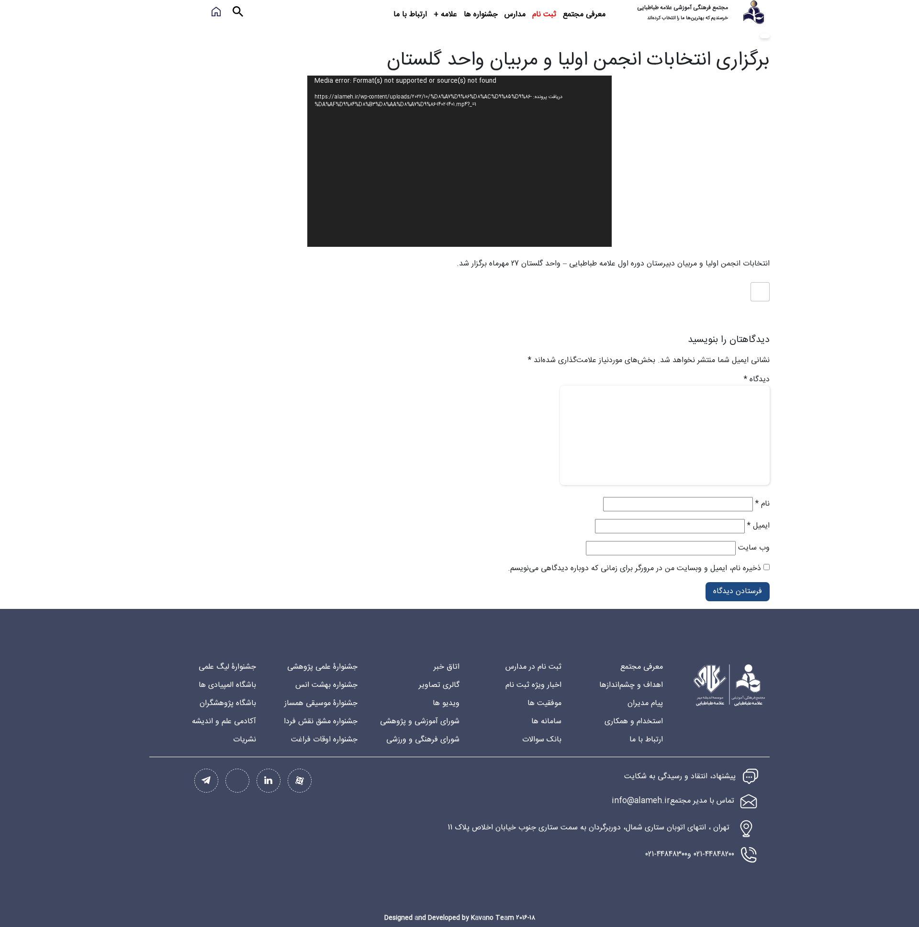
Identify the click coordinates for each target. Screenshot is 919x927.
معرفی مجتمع (584, 15)
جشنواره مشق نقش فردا (321, 721)
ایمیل (758, 526)
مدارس (515, 15)
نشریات (244, 739)
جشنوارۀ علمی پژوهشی (322, 667)
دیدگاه (757, 380)
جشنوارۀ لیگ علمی (227, 667)
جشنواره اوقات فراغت (324, 739)
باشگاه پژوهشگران (228, 703)
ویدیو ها (446, 703)
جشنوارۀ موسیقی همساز (321, 703)
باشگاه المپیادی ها (227, 685)
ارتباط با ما (410, 15)
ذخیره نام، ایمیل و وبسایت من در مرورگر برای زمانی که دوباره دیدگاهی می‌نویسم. (634, 568)
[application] (459, 161)
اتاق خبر (447, 667)
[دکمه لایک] (760, 292)
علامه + (445, 15)
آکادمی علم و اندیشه (224, 721)
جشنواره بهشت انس (326, 685)
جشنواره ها (481, 15)
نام (762, 504)
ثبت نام (544, 15)
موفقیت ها (544, 703)
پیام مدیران (645, 703)
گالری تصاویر (439, 685)
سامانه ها (546, 721)
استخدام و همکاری (634, 721)
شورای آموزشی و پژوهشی (420, 721)
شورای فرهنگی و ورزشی (423, 739)
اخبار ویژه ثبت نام (533, 685)
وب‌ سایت (754, 548)
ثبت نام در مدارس (533, 667)
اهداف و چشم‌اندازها (631, 685)
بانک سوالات (541, 739)
